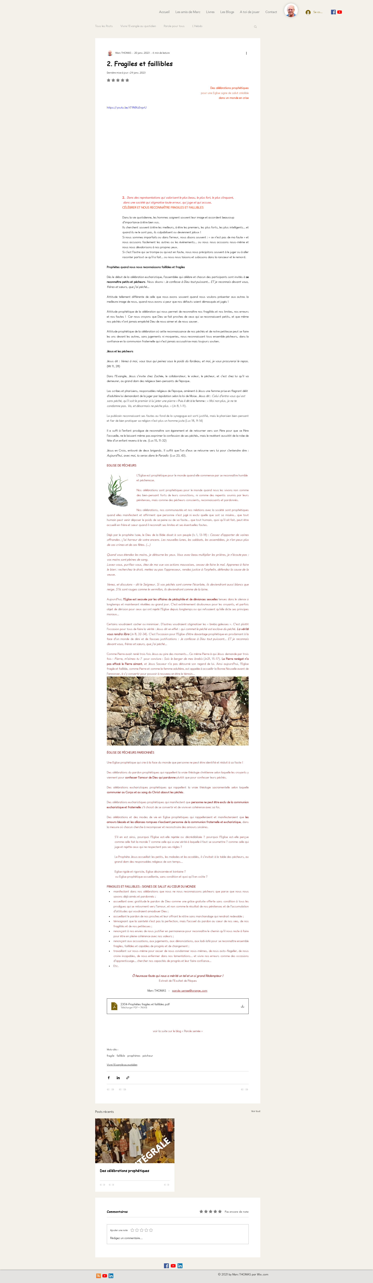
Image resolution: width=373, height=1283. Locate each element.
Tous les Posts (104, 26)
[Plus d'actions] (246, 53)
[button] (255, 26)
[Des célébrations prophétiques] (134, 1140)
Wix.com (262, 1274)
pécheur (148, 1055)
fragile (110, 1055)
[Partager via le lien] (128, 1078)
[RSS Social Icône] (98, 1275)
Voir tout (255, 1111)
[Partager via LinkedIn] (118, 1078)
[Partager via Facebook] (109, 1078)
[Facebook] (166, 1265)
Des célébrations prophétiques (124, 1170)
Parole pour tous (174, 26)
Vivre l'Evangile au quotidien (138, 26)
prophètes (133, 1055)
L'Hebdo (197, 26)
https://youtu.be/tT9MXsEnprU (126, 107)
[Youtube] (339, 12)
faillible (121, 1055)
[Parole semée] (333, 12)
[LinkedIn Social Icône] (180, 1265)
